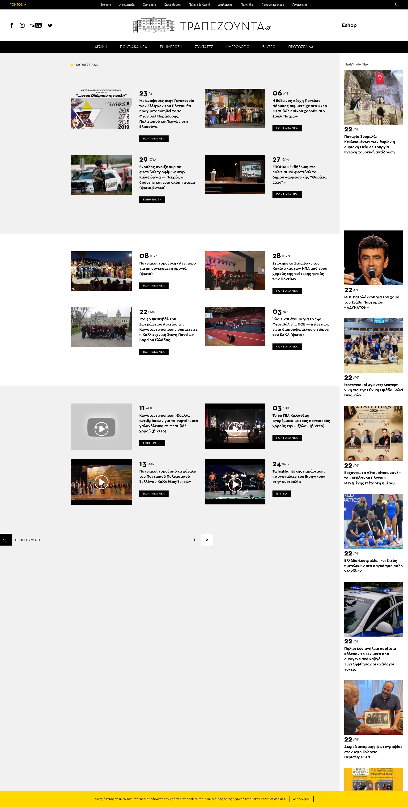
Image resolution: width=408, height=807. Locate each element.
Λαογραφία (127, 4)
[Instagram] (22, 26)
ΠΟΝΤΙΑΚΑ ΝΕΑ (133, 47)
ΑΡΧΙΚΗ (100, 47)
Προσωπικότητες (272, 4)
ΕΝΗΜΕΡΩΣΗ (171, 47)
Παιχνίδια (247, 4)
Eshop (349, 25)
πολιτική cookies (273, 799)
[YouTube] (36, 26)
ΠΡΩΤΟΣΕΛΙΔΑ (301, 47)
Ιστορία (106, 4)
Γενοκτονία (299, 4)
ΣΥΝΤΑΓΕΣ (204, 47)
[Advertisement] (373, 192)
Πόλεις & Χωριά (199, 4)
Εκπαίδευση (172, 4)
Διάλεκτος (225, 4)
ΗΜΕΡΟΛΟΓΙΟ (238, 47)
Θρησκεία (149, 4)
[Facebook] (11, 26)
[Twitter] (50, 26)
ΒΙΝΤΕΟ (269, 47)
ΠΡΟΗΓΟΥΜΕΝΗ (27, 540)
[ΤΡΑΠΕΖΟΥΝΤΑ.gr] (204, 25)
